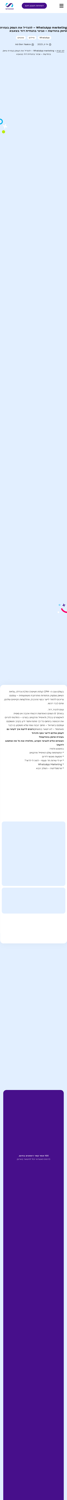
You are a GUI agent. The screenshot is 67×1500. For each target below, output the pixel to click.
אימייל (58, 1032)
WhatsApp (45, 37)
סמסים (21, 37)
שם (59, 1019)
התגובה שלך (54, 977)
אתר (59, 1045)
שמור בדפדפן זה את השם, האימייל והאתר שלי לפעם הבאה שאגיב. (35, 1062)
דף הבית (60, 50)
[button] (31, 925)
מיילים (32, 37)
